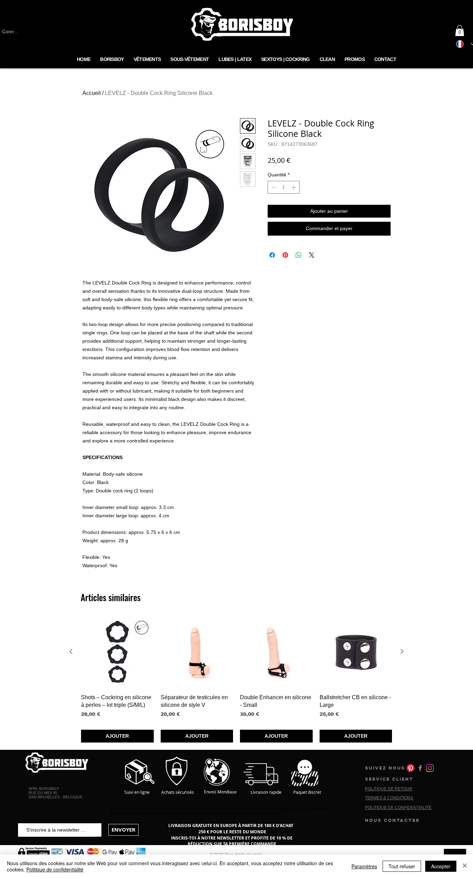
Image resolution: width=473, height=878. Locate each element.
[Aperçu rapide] (117, 651)
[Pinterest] (410, 768)
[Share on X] (311, 255)
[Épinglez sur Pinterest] (285, 255)
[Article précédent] (71, 651)
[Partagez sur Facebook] (272, 255)
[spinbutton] (283, 187)
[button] (189, 60)
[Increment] (294, 187)
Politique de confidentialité (54, 869)
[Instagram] (430, 768)
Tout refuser (402, 866)
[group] (236, 679)
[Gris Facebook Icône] (420, 768)
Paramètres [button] (364, 866)
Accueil (91, 93)
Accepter (440, 866)
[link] (459, 30)
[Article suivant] (402, 651)
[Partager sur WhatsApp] (298, 255)
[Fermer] (465, 866)
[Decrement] (273, 187)
